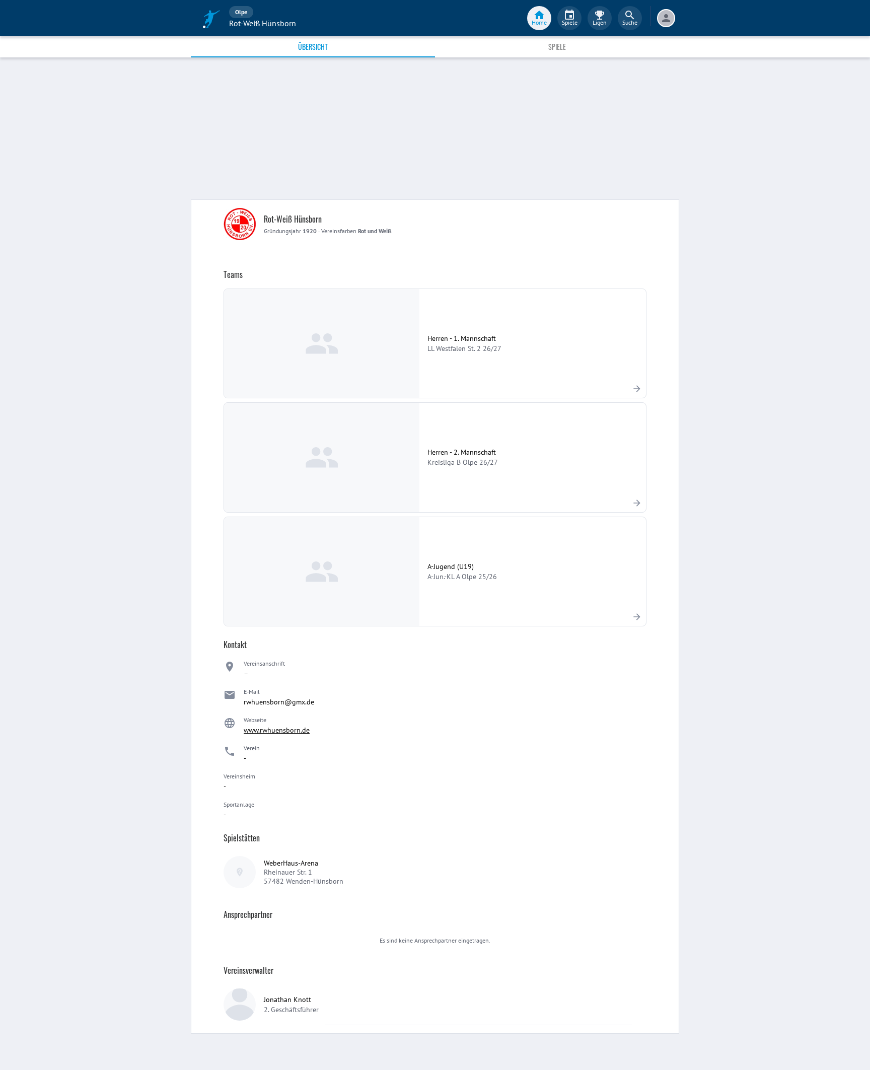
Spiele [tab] (557, 46)
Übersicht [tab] (313, 46)
